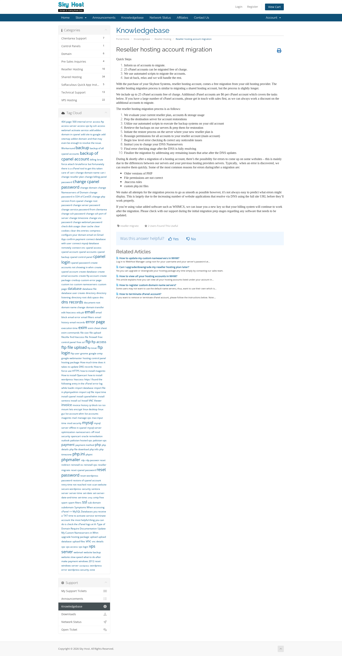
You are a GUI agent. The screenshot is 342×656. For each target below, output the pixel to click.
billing (93, 159)
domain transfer (95, 307)
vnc (88, 541)
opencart (76, 436)
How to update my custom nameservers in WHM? (149, 258)
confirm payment (75, 239)
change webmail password (87, 222)
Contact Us (201, 17)
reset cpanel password (83, 470)
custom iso (67, 284)
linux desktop (90, 409)
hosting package (70, 362)
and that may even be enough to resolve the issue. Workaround (81, 143)
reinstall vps (90, 464)
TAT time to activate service (79, 515)
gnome (84, 353)
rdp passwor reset (95, 460)
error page (95, 321)
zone (92, 569)
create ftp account (89, 275)
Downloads (68, 614)
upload (94, 537)
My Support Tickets (74, 591)
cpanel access (93, 247)
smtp (90, 497)
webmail (78, 552)
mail (74, 418)
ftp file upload (74, 347)
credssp (75, 280)
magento (66, 418)
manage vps (84, 418)
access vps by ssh (87, 126)
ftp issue (92, 348)
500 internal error (82, 121)
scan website (99, 484)
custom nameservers (85, 284)
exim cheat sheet (97, 328)
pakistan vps (99, 440)
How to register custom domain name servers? (147, 285)
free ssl (81, 342)
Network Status (160, 17)
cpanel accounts (88, 252)
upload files (78, 541)
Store (80, 17)
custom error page (91, 280)
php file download (79, 449)
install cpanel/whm (87, 396)
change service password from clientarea (84, 209)
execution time (69, 328)
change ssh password (73, 213)
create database (88, 271)
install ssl (76, 400)
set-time (82, 497)
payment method (84, 445)
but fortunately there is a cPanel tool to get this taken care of (82, 168)
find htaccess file (79, 337)
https (87, 379)
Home (65, 17)
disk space (93, 297)
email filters (87, 317)
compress (95, 230)
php (98, 444)
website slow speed (72, 557)
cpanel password (80, 262)
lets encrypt (75, 409)
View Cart (274, 7)
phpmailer (70, 459)
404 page (66, 121)
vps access (72, 546)
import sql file (86, 392)
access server (69, 126)
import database (84, 388)
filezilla (65, 337)
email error (74, 317)
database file (89, 289)
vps (63, 546)
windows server (70, 565)
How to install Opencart (74, 375)
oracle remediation (92, 436)
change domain (88, 187)
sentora (95, 489)
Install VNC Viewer (92, 400)
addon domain (79, 138)
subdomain (67, 507)
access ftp (98, 121)
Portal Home (122, 38)
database (75, 288)
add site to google (91, 134)
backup (82, 147)
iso (100, 405)
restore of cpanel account (87, 480)
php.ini (78, 454)
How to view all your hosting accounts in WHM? (148, 276)
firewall (93, 337)
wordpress (84, 565)
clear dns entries (79, 230)
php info (94, 449)
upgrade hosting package (75, 537)
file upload (95, 332)
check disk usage (70, 226)
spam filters (74, 502)
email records (77, 322)
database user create (73, 293)
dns (102, 297)
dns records (72, 302)
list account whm (75, 413)
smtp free (98, 497)
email (90, 312)
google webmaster (71, 358)
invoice (66, 405)
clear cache (87, 226)
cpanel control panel (81, 257)
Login (238, 7)
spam (64, 502)
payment (68, 444)
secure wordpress (71, 489)
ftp (88, 341)
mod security (74, 423)
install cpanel (68, 396)
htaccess (79, 379)
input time (100, 392)
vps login (83, 546)
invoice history (80, 405)
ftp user (75, 353)
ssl (84, 502)
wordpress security (78, 569)
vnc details (98, 541)
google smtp (96, 353)
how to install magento (92, 371)
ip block (93, 405)
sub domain (94, 502)
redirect (65, 464)
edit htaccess (68, 312)
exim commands (70, 332)
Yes (175, 238)
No (193, 238)
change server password (86, 205)
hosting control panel (94, 358)
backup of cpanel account (79, 156)
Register (252, 7)
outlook (65, 440)
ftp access (98, 342)
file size (84, 332)
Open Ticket (69, 629)
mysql (87, 422)
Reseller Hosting (163, 38)
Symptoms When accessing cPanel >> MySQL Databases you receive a (83, 512)
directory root (78, 297)
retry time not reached (73, 484)
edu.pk (80, 312)
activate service (80, 130)
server (64, 493)
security (86, 489)
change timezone (78, 218)
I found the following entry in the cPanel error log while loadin (82, 384)
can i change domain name (85, 172)
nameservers (83, 432)
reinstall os (77, 464)
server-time (75, 493)
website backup (92, 552)
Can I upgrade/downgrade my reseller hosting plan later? (154, 267)
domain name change (73, 307)
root (89, 484)
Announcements (103, 17)
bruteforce (81, 164)
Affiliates (182, 17)
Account (272, 17)
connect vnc (78, 247)
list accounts (91, 413)
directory (91, 293)
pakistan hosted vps (81, 440)
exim (82, 327)
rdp (83, 460)
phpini (89, 454)
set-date (87, 493)
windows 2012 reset (90, 561)
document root (92, 302)
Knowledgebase (132, 17)
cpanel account (69, 252)
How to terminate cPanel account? (140, 294)
